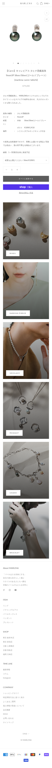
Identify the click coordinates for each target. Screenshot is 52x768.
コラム (5, 674)
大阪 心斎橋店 (8, 646)
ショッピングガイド (11, 693)
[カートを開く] (41, 3)
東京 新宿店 (7, 642)
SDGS (5, 714)
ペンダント (7, 618)
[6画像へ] (31, 63)
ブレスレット (8, 622)
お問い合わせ (8, 718)
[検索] (37, 3)
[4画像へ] (26, 63)
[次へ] (38, 63)
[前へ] (13, 63)
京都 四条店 (7, 650)
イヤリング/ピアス (10, 610)
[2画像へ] (20, 63)
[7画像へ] (34, 63)
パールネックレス (10, 614)
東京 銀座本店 (8, 638)
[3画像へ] (23, 63)
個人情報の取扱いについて (13, 706)
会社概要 (6, 710)
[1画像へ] (18, 63)
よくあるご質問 (9, 701)
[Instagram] (10, 590)
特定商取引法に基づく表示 (13, 697)
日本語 (46, 3)
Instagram (7, 678)
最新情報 (6, 669)
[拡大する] (46, 13)
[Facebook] (4, 590)
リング (5, 606)
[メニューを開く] (3, 3)
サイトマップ (8, 722)
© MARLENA (26, 740)
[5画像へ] (28, 63)
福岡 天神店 (7, 654)
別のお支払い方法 (26, 193)
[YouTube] (15, 590)
